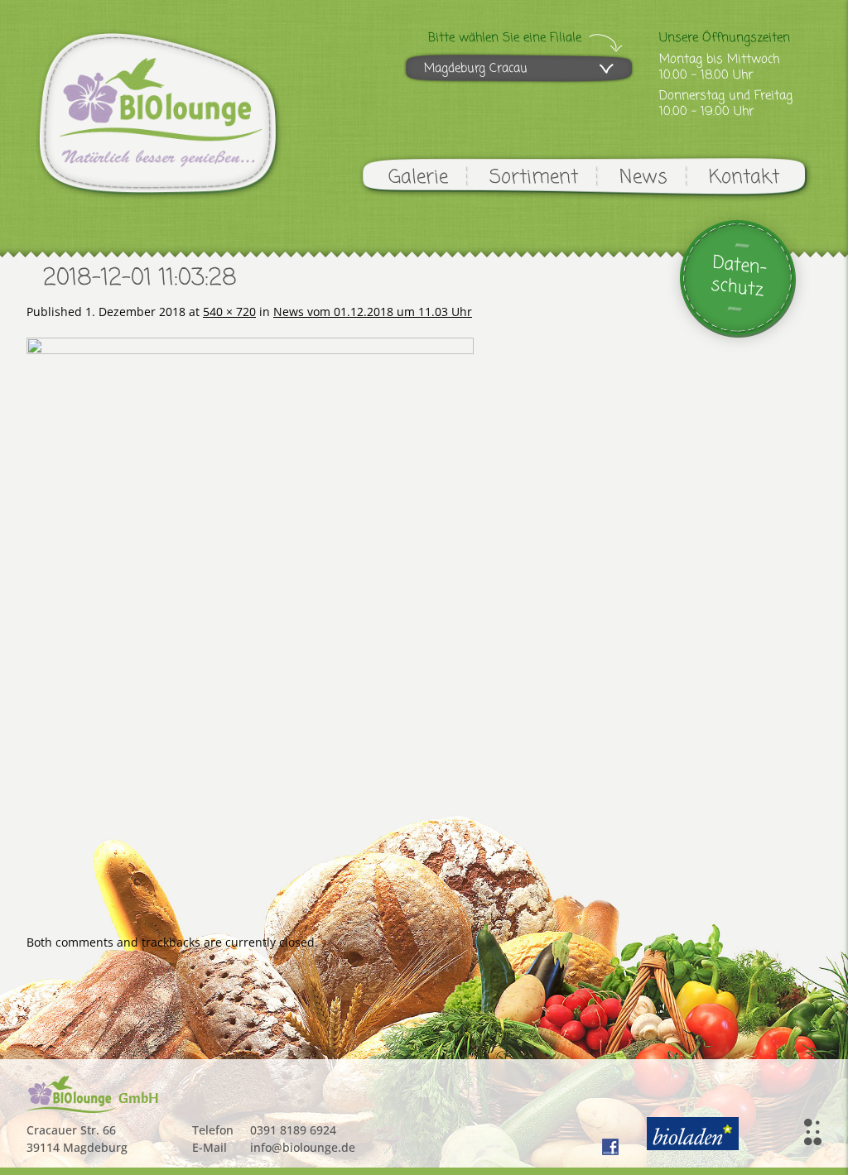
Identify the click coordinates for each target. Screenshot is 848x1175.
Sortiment (533, 177)
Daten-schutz (739, 277)
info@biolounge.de (302, 1147)
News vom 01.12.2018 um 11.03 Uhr (372, 311)
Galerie (418, 177)
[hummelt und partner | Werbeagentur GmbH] (813, 1132)
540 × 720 (229, 311)
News (643, 177)
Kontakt (744, 177)
